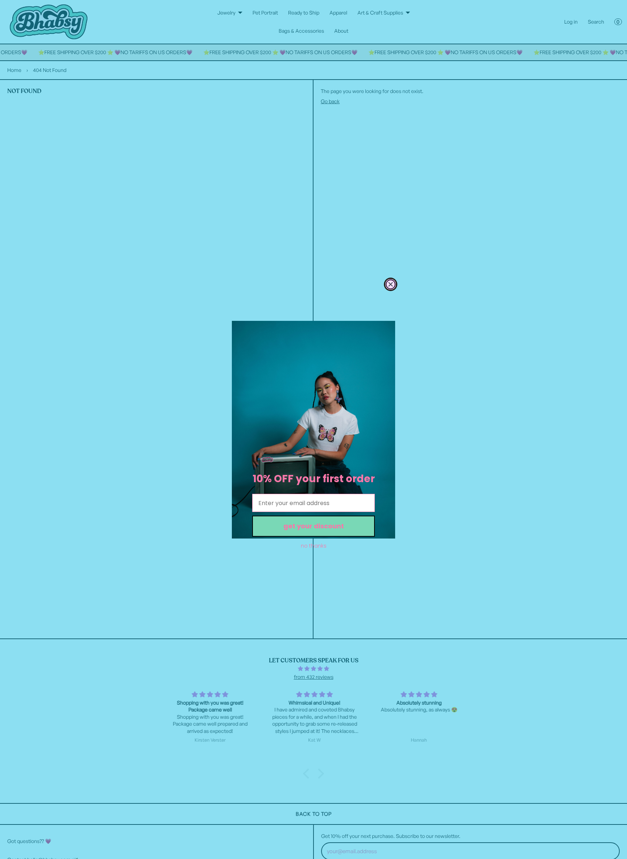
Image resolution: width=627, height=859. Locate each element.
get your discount (313, 526)
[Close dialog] (390, 284)
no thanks (314, 545)
